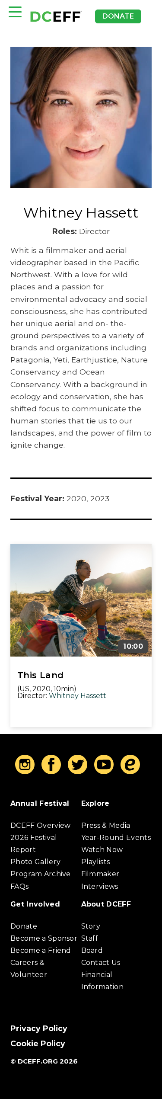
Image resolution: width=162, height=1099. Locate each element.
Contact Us (101, 962)
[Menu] (15, 11)
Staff (89, 938)
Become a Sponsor (43, 938)
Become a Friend (40, 950)
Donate (118, 16)
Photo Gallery (35, 862)
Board (92, 950)
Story (91, 926)
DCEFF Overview (40, 825)
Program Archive (40, 874)
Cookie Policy (37, 1043)
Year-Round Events (116, 837)
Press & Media (105, 825)
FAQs (19, 886)
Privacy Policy (38, 1028)
